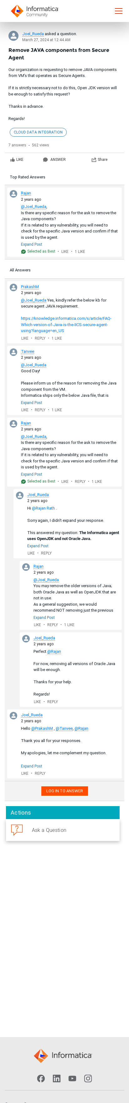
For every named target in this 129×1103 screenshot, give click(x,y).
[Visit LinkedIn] (57, 1078)
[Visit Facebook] (41, 1078)
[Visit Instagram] (88, 1078)
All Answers (20, 270)
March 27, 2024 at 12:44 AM (46, 40)
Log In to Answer (64, 791)
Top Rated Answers (27, 177)
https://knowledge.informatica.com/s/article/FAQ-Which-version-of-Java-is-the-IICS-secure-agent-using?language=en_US (66, 324)
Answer (58, 159)
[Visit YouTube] (72, 1078)
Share (102, 159)
